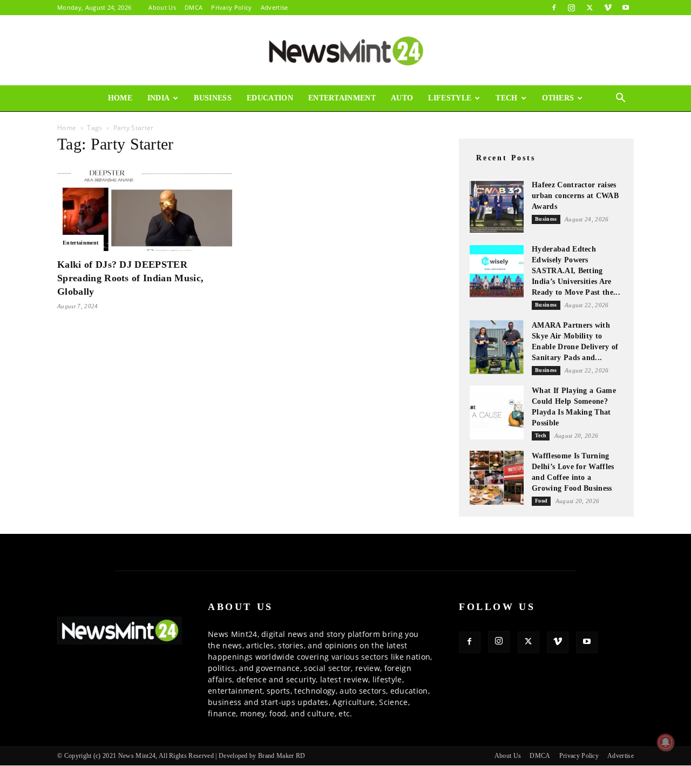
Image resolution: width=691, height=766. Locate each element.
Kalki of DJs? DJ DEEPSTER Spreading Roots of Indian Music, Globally (130, 278)
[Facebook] (554, 7)
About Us (162, 7)
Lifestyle (449, 98)
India (158, 98)
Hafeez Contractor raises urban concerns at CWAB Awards (575, 196)
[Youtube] (626, 7)
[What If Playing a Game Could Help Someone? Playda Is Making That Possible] (497, 412)
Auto (402, 98)
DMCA (193, 7)
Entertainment (342, 98)
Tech (506, 98)
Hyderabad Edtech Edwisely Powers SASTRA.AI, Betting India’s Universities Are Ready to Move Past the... (576, 270)
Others (558, 98)
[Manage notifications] (665, 742)
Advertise (274, 7)
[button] (621, 99)
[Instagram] (572, 7)
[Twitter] (589, 7)
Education (270, 98)
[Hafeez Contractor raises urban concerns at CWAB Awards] (497, 207)
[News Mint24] (345, 51)
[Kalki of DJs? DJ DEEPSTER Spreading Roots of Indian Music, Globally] (144, 208)
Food (541, 501)
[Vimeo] (608, 7)
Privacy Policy (231, 7)
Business (213, 98)
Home (120, 98)
